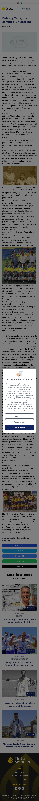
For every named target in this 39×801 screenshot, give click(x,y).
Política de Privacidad (19, 410)
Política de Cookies (25, 406)
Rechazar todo (19, 422)
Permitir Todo (19, 428)
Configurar (19, 416)
